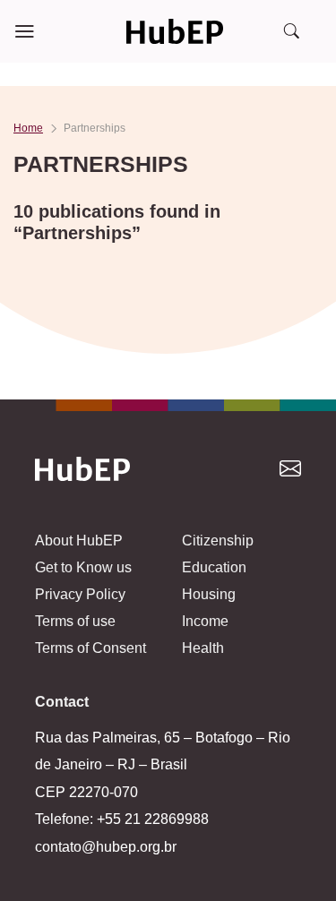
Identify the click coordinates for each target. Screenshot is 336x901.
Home (28, 128)
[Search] (291, 31)
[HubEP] (174, 31)
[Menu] (24, 31)
